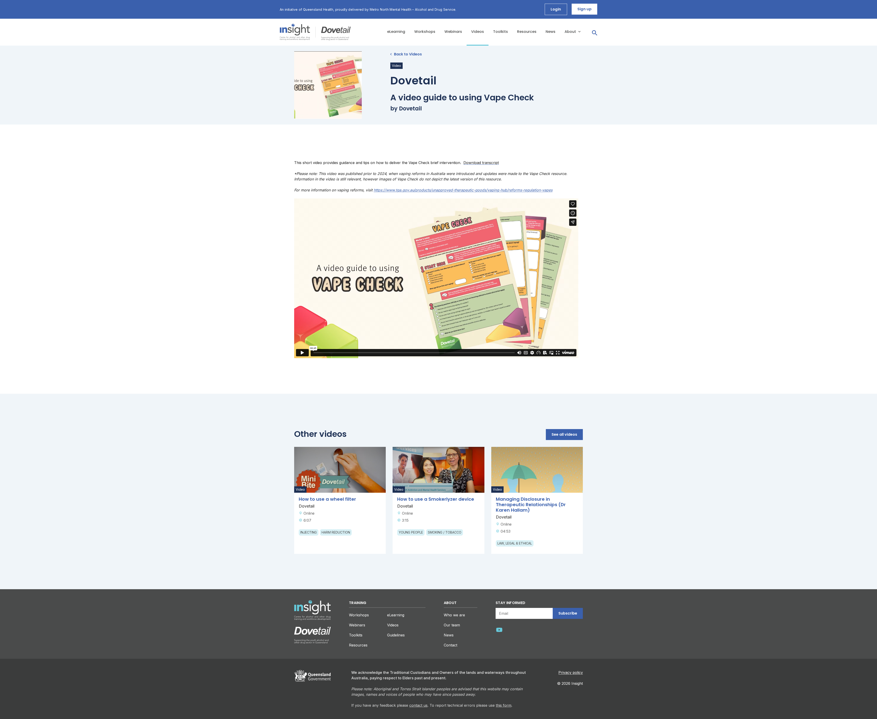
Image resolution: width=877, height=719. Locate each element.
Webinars (453, 31)
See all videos (564, 434)
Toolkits (500, 31)
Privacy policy (570, 672)
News (550, 31)
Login (556, 9)
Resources (526, 31)
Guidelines (396, 635)
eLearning (396, 31)
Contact (450, 645)
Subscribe (567, 613)
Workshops (424, 31)
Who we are (454, 615)
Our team (452, 625)
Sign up (584, 9)
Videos (477, 31)
